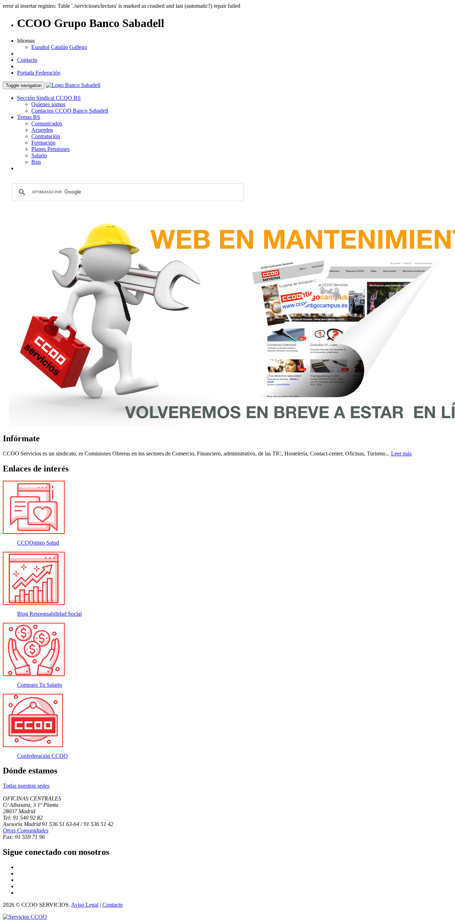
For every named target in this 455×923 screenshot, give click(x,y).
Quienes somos (48, 104)
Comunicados (46, 123)
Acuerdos (42, 130)
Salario (39, 155)
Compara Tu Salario (39, 685)
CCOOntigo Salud (38, 543)
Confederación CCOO (42, 756)
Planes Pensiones (50, 149)
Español (40, 47)
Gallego (78, 47)
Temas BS (28, 117)
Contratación (45, 136)
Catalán (59, 47)
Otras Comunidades (25, 830)
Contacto (27, 60)
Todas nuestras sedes (26, 786)
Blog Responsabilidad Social (49, 614)
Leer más (401, 453)
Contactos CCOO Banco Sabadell (69, 111)
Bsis (36, 162)
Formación (43, 143)
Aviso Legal (84, 905)
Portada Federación (38, 73)
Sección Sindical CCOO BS (49, 98)
